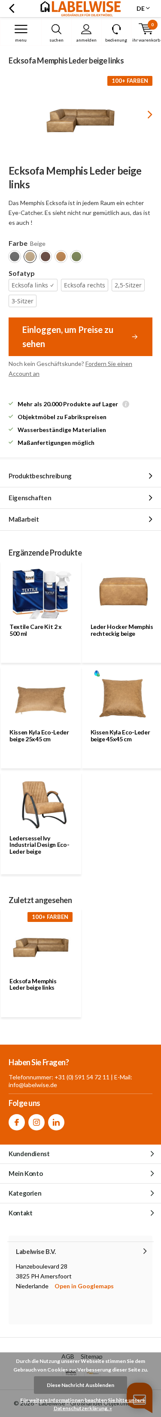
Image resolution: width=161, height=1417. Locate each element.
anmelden (86, 39)
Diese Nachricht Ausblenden (80, 1385)
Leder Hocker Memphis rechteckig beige (122, 630)
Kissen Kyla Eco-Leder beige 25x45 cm (39, 735)
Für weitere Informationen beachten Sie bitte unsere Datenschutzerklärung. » (82, 1404)
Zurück (11, 8)
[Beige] (30, 257)
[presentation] (143, 114)
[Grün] (76, 257)
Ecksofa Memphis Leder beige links (33, 984)
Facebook (17, 1122)
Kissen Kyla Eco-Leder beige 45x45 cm (120, 735)
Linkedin (56, 1122)
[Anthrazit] (15, 257)
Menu (21, 39)
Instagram (36, 1122)
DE (141, 8)
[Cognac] (61, 257)
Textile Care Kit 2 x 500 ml (35, 630)
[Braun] (45, 257)
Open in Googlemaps (84, 1286)
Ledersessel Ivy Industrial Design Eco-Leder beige (39, 844)
